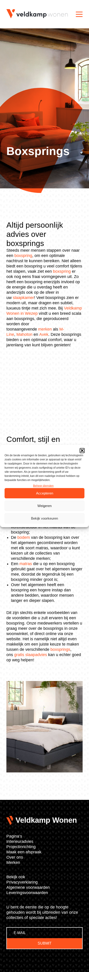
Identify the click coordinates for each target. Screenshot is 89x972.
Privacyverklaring (22, 882)
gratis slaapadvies (30, 654)
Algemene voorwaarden (28, 887)
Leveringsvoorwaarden (27, 892)
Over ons (14, 857)
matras (25, 563)
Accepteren (44, 493)
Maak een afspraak (23, 852)
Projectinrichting (21, 846)
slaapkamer (23, 297)
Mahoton (24, 334)
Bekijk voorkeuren (44, 518)
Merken (13, 862)
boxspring (23, 255)
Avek (43, 334)
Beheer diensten (43, 485)
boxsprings (60, 649)
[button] (82, 450)
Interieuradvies (19, 841)
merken (45, 329)
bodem (23, 537)
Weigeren (44, 506)
